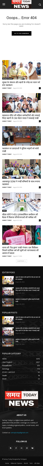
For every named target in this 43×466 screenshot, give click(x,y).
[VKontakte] (32, 448)
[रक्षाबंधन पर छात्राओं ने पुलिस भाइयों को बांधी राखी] (21, 136)
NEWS (4, 144)
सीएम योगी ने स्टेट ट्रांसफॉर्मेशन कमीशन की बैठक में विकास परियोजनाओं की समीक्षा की (20, 216)
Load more (20, 261)
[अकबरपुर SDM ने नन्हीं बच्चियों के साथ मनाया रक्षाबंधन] (21, 169)
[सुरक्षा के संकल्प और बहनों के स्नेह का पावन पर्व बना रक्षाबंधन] (21, 70)
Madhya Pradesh (7, 78)
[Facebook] (16, 448)
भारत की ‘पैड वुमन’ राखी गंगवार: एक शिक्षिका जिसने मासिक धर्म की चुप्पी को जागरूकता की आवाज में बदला (20, 250)
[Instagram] (27, 448)
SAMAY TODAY (6, 88)
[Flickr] (21, 448)
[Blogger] (10, 448)
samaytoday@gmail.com (19, 433)
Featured (5, 244)
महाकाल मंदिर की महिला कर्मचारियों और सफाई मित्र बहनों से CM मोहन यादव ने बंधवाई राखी (21, 117)
